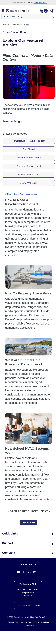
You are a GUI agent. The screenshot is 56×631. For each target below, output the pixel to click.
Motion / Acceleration (28, 174)
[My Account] (52, 11)
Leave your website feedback (28, 605)
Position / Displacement (29, 166)
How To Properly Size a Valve (28, 293)
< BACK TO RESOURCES (22, 511)
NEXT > (45, 511)
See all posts (28, 522)
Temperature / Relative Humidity (29, 141)
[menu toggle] (2, 10)
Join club (28, 595)
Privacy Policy (13, 622)
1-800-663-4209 (40, 3)
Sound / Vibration (28, 183)
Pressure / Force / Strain (29, 158)
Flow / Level (29, 149)
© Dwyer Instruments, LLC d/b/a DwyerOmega (28, 617)
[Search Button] (52, 16)
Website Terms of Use (30, 622)
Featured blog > (12, 121)
